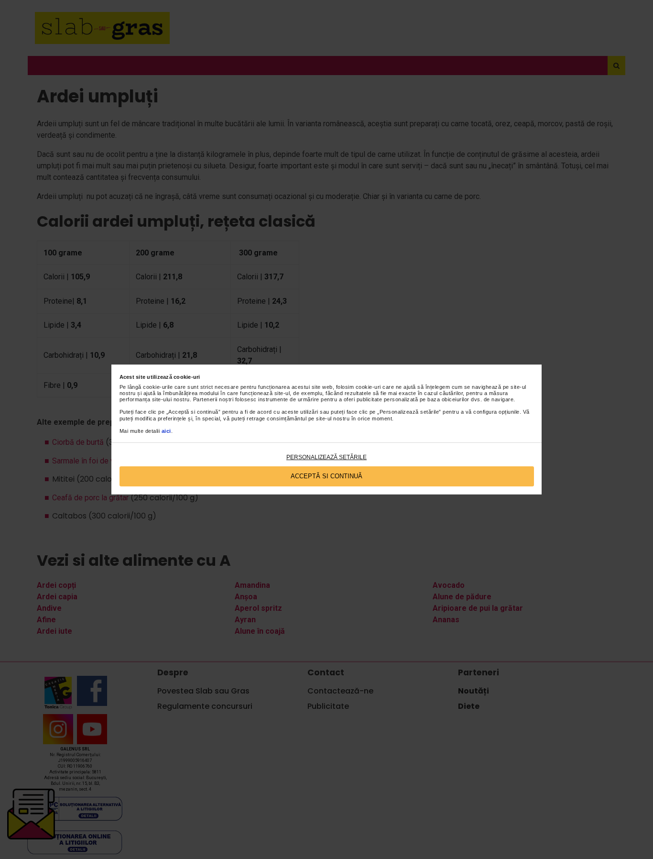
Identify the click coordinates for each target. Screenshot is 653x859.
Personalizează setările (326, 457)
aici (166, 431)
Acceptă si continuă (326, 476)
